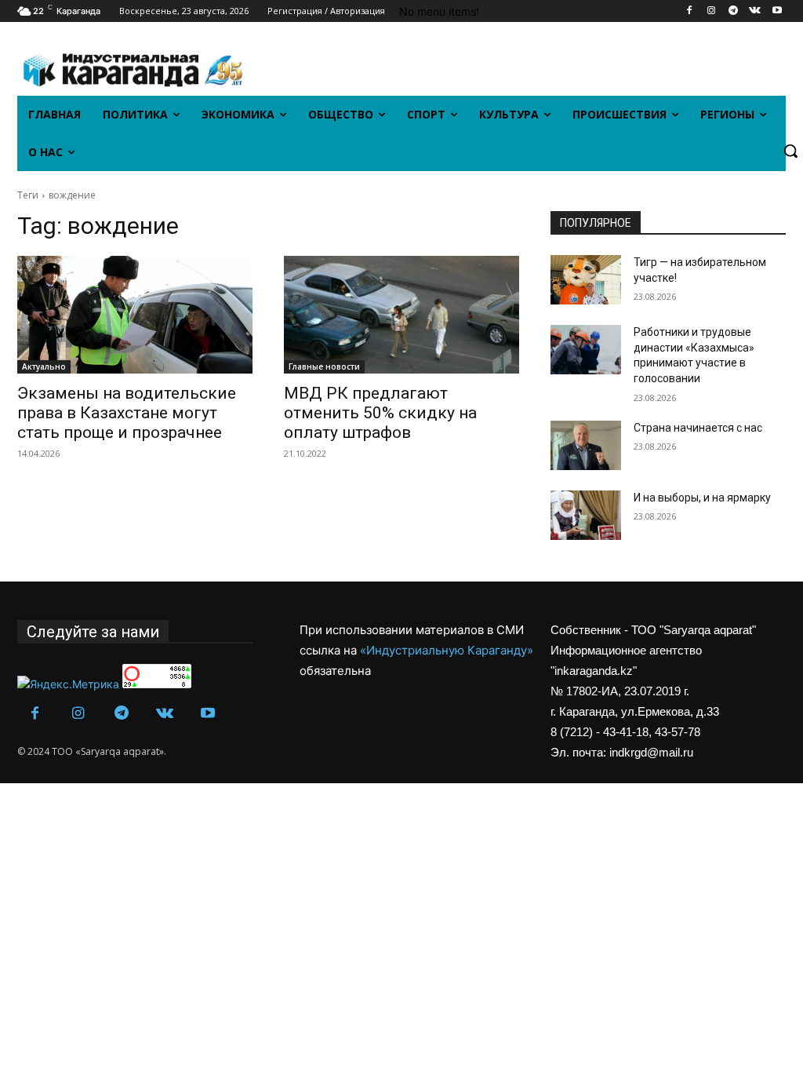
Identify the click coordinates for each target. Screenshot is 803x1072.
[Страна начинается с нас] (585, 445)
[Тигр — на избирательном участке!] (585, 279)
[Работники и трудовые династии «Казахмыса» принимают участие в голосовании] (585, 349)
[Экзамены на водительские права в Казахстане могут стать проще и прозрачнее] (135, 315)
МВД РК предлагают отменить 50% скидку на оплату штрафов (380, 413)
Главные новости (324, 366)
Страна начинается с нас (698, 427)
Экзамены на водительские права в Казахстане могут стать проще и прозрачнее (126, 413)
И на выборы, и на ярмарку (702, 497)
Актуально (44, 366)
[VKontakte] (755, 11)
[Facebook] (690, 11)
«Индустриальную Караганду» (446, 650)
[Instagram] (712, 11)
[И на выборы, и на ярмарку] (585, 515)
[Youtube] (777, 11)
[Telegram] (734, 11)
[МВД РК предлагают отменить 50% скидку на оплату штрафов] (401, 315)
